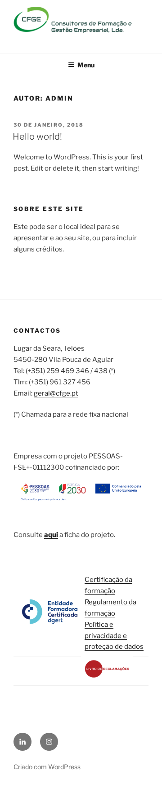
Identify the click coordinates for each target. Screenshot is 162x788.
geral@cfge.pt (56, 393)
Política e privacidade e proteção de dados (114, 636)
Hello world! (37, 136)
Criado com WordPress (47, 766)
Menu (85, 65)
